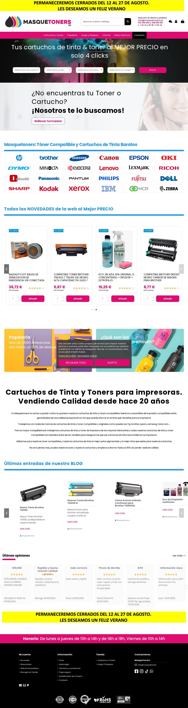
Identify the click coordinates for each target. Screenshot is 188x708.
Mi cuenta (25, 660)
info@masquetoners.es (150, 20)
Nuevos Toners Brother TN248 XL (117, 502)
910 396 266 (144, 22)
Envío (61, 660)
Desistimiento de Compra (70, 676)
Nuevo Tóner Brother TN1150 (69, 509)
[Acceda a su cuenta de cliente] (176, 21)
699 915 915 (157, 22)
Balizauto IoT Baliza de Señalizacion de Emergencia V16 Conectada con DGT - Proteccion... (26, 279)
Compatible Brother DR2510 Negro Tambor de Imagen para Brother (161, 277)
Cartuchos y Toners (106, 660)
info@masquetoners (147, 665)
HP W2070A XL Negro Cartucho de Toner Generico (21, 510)
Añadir (32, 298)
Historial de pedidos (30, 668)
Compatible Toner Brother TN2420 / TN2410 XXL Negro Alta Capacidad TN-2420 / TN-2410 (71, 279)
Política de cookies (67, 355)
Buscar (152, 70)
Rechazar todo (76, 362)
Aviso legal (64, 664)
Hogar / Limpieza (105, 664)
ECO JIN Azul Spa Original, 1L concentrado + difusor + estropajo (116, 277)
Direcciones (26, 664)
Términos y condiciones (70, 668)
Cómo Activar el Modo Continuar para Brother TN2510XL (165, 503)
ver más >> (179, 555)
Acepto (112, 362)
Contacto (63, 680)
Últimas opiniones (16, 555)
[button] (53, 35)
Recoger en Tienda (29, 672)
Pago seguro (65, 672)
